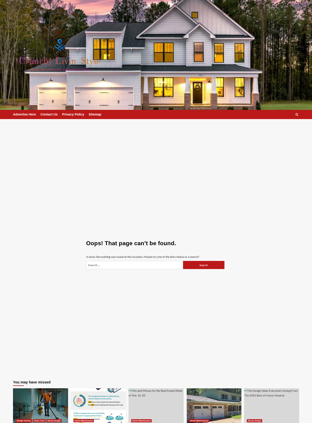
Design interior (24, 421)
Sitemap (95, 114)
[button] (297, 114)
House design (54, 421)
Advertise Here (24, 114)
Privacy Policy (73, 114)
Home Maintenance (84, 421)
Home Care (39, 421)
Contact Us (49, 114)
